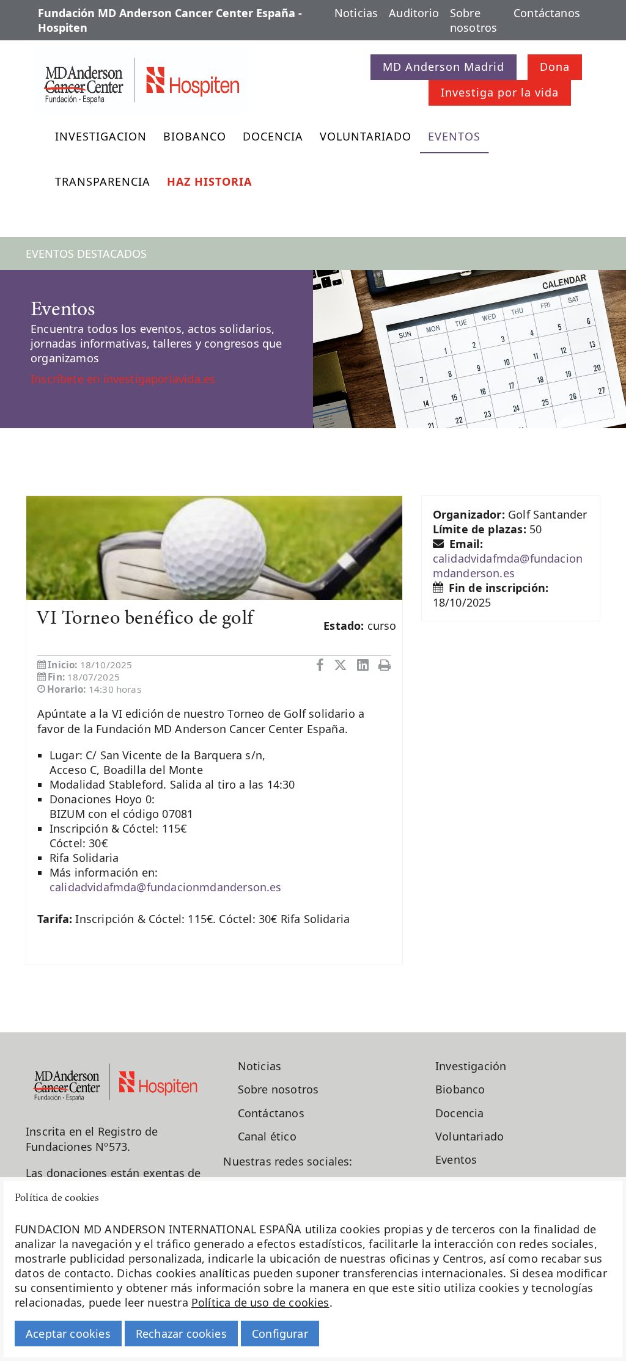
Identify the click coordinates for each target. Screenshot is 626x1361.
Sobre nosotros (473, 20)
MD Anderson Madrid (443, 66)
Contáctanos (547, 12)
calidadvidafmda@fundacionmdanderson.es (166, 887)
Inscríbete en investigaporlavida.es (123, 378)
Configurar (280, 1333)
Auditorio (414, 12)
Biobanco (194, 136)
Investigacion (101, 136)
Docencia (273, 136)
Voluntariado (365, 136)
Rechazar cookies (181, 1333)
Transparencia (102, 181)
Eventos (454, 136)
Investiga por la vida (500, 92)
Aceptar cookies (68, 1333)
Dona (555, 66)
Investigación (470, 1066)
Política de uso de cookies (260, 1302)
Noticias (356, 12)
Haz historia (209, 181)
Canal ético (267, 1136)
